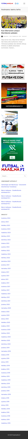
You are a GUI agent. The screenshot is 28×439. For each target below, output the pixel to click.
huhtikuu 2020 (5, 333)
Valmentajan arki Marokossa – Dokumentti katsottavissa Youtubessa (13, 185)
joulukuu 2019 (5, 347)
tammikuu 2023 (5, 239)
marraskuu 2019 (6, 351)
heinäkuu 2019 (5, 365)
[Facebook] (15, 3)
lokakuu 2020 (5, 311)
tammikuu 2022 (5, 261)
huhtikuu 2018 (5, 419)
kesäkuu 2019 (5, 369)
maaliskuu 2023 (6, 232)
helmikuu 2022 (5, 257)
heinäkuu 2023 (5, 225)
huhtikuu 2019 (5, 376)
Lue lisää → (6, 51)
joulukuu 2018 (5, 390)
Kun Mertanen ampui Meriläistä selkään (10, 32)
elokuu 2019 (4, 362)
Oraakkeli (6, 36)
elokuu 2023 (5, 222)
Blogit (25, 36)
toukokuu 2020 (5, 329)
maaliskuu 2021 (5, 293)
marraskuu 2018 (6, 394)
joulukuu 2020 (5, 304)
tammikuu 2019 (5, 387)
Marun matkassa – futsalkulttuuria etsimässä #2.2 (11, 202)
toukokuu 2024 (5, 218)
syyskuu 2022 (5, 247)
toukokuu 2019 (5, 373)
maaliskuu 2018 (5, 423)
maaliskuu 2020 (6, 337)
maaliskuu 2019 (5, 380)
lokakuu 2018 (5, 398)
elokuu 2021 (4, 279)
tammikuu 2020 (5, 344)
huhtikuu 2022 (5, 250)
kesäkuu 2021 (5, 283)
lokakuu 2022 (5, 243)
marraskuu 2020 (6, 308)
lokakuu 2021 (5, 272)
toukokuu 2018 (5, 416)
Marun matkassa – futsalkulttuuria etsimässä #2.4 (11, 191)
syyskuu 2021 (5, 275)
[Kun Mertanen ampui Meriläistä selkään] (14, 21)
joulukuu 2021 (5, 265)
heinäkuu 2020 (5, 322)
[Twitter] (17, 3)
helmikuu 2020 (5, 340)
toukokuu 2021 (5, 286)
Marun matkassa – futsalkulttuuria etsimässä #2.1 (11, 208)
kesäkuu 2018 (5, 412)
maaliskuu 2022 (6, 254)
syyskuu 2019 (5, 358)
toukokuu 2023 (5, 229)
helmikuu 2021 (5, 297)
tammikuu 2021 (5, 301)
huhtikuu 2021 (5, 290)
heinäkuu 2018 (5, 408)
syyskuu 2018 (5, 401)
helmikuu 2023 (5, 236)
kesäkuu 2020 (5, 326)
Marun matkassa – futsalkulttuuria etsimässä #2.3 (11, 197)
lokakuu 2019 (5, 355)
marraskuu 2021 (6, 268)
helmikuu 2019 (5, 383)
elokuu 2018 (4, 405)
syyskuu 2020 (5, 315)
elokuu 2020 (5, 319)
